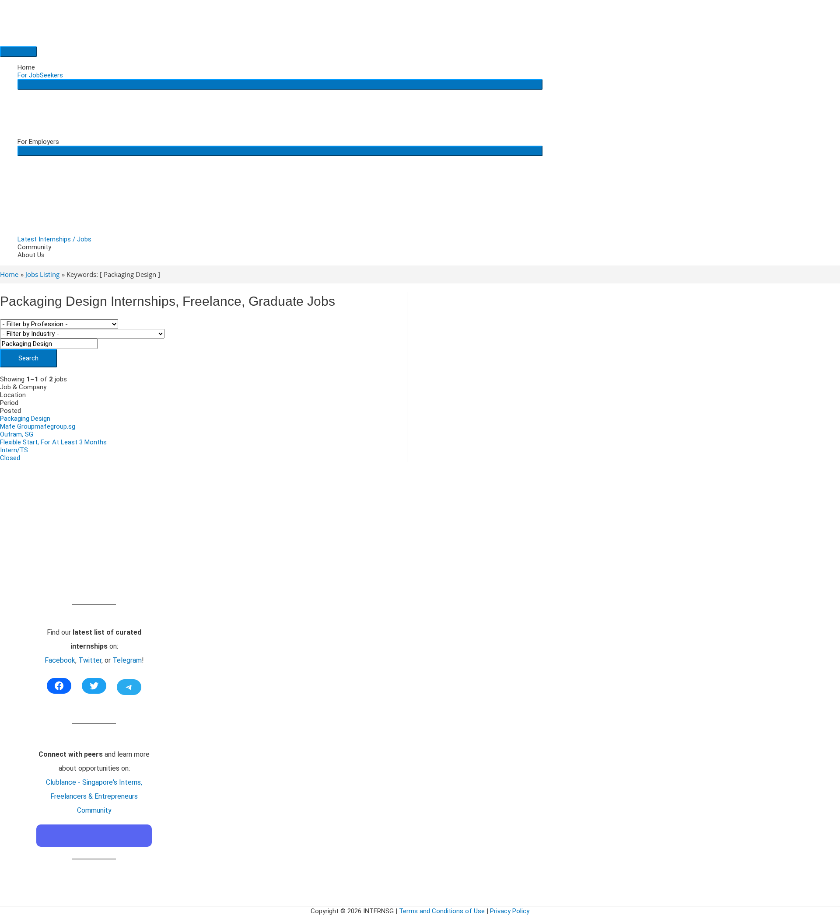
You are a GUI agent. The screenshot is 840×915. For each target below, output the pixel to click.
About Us (31, 255)
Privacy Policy (509, 911)
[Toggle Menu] (280, 84)
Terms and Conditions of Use (442, 911)
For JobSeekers (40, 75)
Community (34, 247)
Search (28, 358)
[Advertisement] (94, 542)
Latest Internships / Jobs (54, 239)
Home (26, 67)
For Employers (38, 142)
